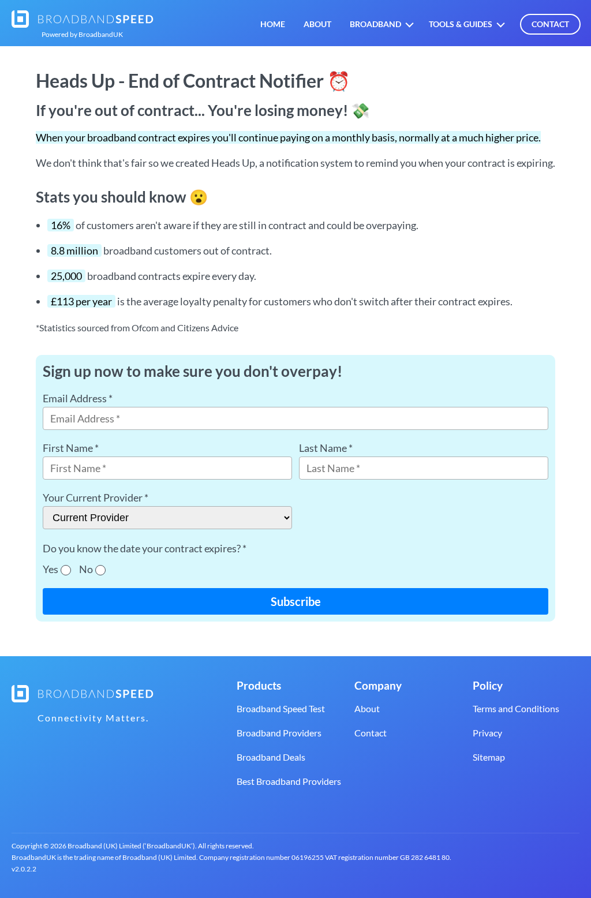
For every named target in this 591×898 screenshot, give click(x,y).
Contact (550, 24)
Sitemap (489, 756)
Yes (50, 569)
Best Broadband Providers (289, 781)
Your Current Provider (95, 497)
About (317, 24)
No (86, 569)
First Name (71, 447)
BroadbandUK (82, 34)
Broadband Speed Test (281, 708)
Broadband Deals (271, 756)
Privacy (487, 732)
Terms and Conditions (516, 708)
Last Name (326, 447)
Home (272, 24)
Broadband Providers (279, 732)
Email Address (78, 398)
